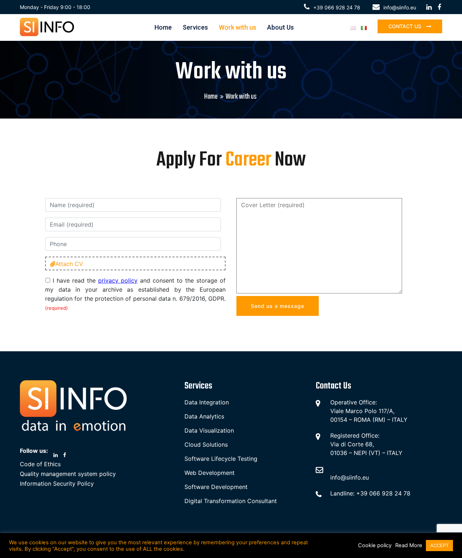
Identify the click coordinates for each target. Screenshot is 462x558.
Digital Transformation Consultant (230, 501)
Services (195, 27)
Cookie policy (375, 545)
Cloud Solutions (206, 444)
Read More (408, 545)
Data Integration (206, 402)
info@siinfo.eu (399, 7)
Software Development (216, 486)
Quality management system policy (68, 473)
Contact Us (405, 26)
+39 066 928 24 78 (336, 7)
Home (163, 27)
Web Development (209, 472)
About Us (280, 27)
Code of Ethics (40, 464)
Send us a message (277, 306)
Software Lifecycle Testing (220, 458)
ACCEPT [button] (439, 545)
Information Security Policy (57, 483)
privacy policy (118, 280)
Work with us (237, 27)
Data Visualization (209, 430)
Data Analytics (204, 416)
